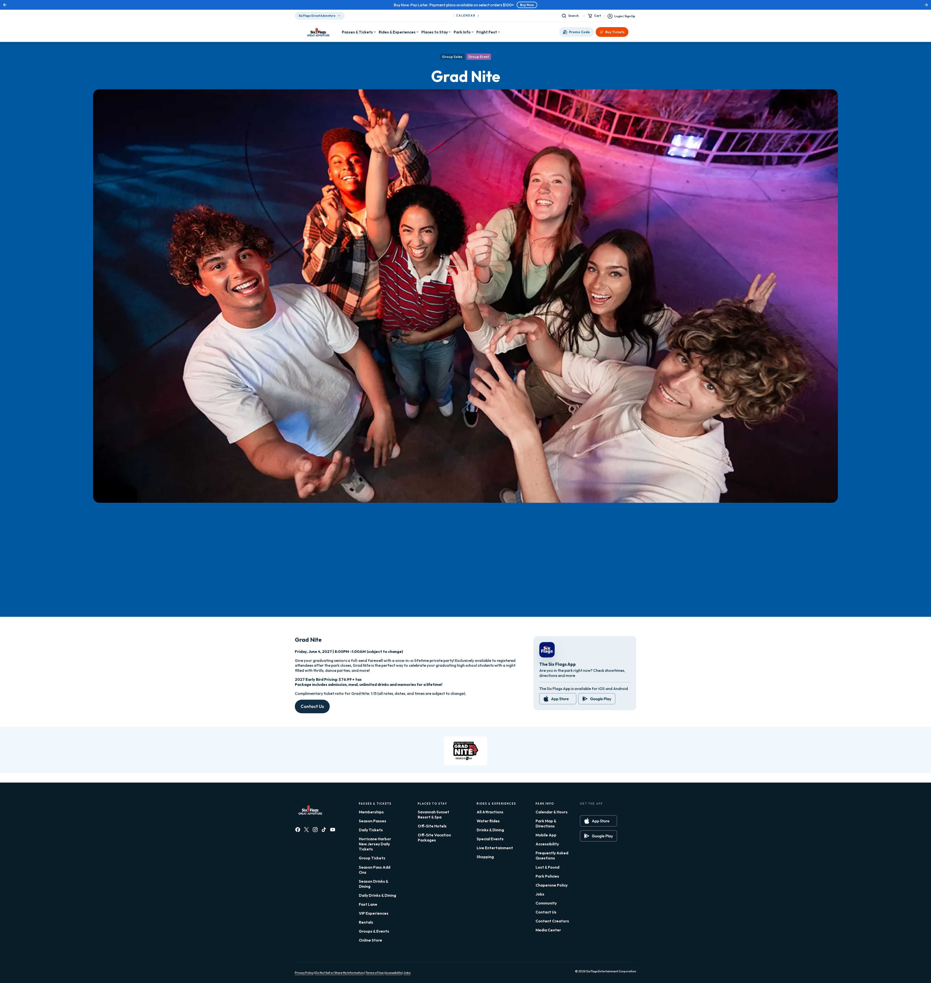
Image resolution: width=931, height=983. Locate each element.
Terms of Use (375, 973)
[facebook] (298, 829)
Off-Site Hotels (432, 826)
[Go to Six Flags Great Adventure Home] (318, 32)
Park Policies (547, 876)
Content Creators (552, 921)
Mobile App (546, 834)
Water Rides (488, 820)
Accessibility (547, 843)
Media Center (548, 930)
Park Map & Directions (546, 823)
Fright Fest (486, 32)
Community (546, 903)
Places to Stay (434, 32)
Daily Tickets (371, 829)
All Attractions (490, 811)
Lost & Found (547, 867)
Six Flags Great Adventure (317, 15)
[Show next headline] (926, 5)
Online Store (370, 940)
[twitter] (306, 829)
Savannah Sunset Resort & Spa (433, 814)
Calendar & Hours (552, 811)
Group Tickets (372, 858)
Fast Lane (368, 904)
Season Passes (372, 820)
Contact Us (312, 706)
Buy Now (489, 5)
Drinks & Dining (490, 829)
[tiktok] (324, 829)
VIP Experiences (373, 913)
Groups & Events (374, 931)
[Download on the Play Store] (596, 698)
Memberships (371, 811)
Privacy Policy (304, 973)
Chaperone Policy (552, 885)
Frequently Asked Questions (552, 855)
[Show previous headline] (5, 5)
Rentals (366, 922)
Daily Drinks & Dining (377, 895)
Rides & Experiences (397, 32)
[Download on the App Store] (557, 698)
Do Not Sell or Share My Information (339, 973)
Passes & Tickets (357, 32)
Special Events (490, 838)
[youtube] (333, 829)
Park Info (462, 32)
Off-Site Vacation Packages (434, 837)
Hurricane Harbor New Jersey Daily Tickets (375, 843)
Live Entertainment (495, 847)
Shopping (485, 856)
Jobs (540, 894)
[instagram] (315, 829)
